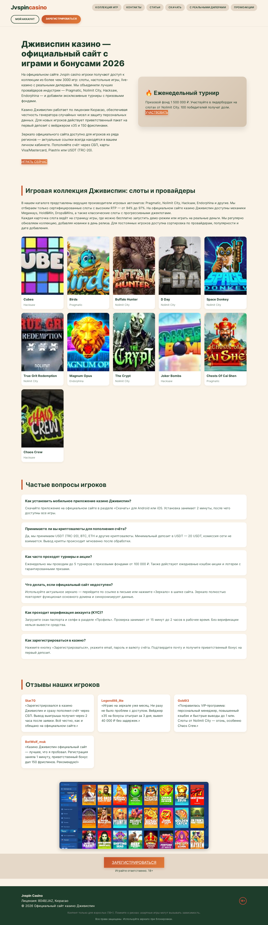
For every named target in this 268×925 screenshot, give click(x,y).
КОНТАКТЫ (133, 7)
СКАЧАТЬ (175, 7)
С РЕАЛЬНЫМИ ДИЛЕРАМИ (208, 7)
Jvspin (29, 7)
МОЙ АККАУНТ (25, 19)
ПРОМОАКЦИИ (244, 7)
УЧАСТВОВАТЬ (156, 112)
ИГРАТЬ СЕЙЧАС (34, 162)
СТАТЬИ (155, 7)
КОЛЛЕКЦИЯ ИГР (106, 7)
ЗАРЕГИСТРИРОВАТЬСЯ (61, 18)
